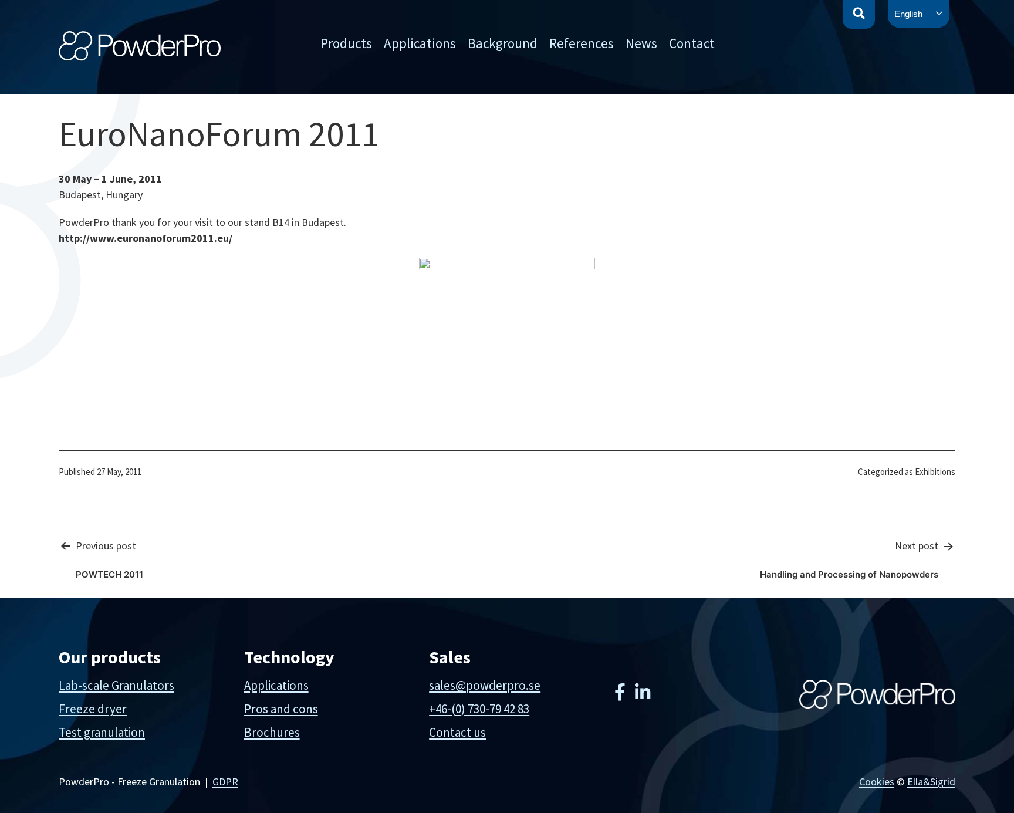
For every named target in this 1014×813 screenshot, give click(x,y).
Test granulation (102, 732)
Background (503, 43)
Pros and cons (281, 709)
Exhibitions (935, 471)
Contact (692, 43)
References (581, 43)
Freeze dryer (93, 709)
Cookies (876, 781)
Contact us (457, 732)
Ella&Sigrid (931, 781)
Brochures (272, 732)
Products (346, 43)
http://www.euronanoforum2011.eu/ (145, 238)
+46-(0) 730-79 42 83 (479, 709)
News (641, 43)
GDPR (225, 781)
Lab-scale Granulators (116, 685)
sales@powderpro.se (484, 685)
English (908, 14)
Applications (420, 43)
